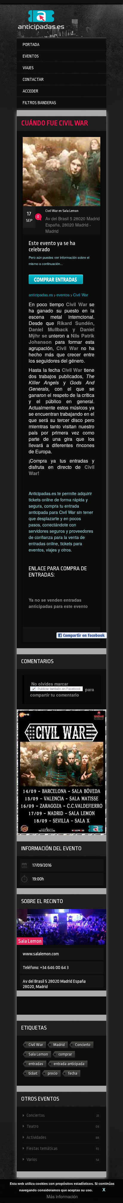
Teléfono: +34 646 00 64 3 (46, 967)
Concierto (82, 1044)
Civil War (80, 295)
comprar (65, 1054)
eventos (63, 295)
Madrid (59, 1044)
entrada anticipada (69, 1064)
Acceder (30, 91)
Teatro (63, 1126)
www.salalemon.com (41, 953)
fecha (72, 1073)
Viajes (28, 67)
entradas (36, 1064)
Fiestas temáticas (63, 1148)
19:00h (38, 879)
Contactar (33, 79)
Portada (31, 44)
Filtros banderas (39, 102)
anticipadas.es (41, 295)
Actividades (63, 1137)
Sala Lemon (29, 941)
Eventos (31, 56)
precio (53, 1073)
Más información (62, 1196)
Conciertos (63, 1115)
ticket (33, 1073)
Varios (63, 1159)
